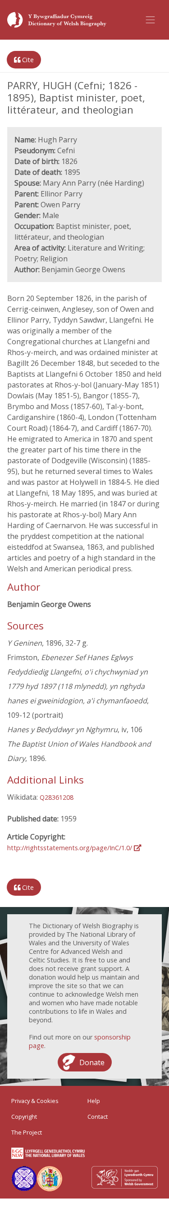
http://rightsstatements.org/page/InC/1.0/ (70, 847)
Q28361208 (56, 797)
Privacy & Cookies (35, 1101)
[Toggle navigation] (150, 20)
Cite (27, 59)
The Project (26, 1132)
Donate (92, 1062)
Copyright (24, 1116)
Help (93, 1101)
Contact (97, 1116)
